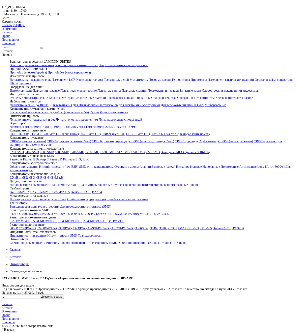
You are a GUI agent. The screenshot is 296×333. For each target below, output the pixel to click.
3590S (163, 228)
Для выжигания (61, 105)
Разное (248, 97)
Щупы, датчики (20, 83)
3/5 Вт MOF (116, 221)
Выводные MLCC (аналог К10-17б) (185, 152)
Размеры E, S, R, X (76, 159)
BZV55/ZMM (39, 192)
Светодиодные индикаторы (138, 242)
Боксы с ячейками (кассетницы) (32, 112)
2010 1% (126, 213)
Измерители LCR (64, 79)
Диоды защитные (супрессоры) (109, 184)
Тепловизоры (181, 79)
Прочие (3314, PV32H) (228, 228)
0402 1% (15, 213)
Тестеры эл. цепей (116, 79)
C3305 (172, 228)
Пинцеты (208, 97)
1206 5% (101, 213)
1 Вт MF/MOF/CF (70, 221)
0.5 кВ (14, 177)
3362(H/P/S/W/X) (123, 228)
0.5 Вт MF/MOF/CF (44, 221)
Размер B (29, 159)
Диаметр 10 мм (60, 126)
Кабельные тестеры (89, 79)
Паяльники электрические (78, 90)
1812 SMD (122, 152)
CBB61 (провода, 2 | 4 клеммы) (196, 141)
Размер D (56, 159)
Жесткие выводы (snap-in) (133, 166)
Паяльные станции (135, 90)
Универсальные (215, 105)
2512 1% (150, 213)
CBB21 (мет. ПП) (113, 134)
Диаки (82, 184)
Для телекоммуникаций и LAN (182, 105)
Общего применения (24, 166)
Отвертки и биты (189, 97)
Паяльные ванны (109, 90)
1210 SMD (92, 152)
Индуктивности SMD (62, 235)
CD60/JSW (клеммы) (36, 145)
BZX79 (86, 192)
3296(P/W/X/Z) (47, 228)
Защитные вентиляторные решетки (123, 65)
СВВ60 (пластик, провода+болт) (151, 141)
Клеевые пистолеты (229, 97)
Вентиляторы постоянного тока (76, 65)
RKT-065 (206, 228)
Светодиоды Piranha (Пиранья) (63, 242)
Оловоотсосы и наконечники (222, 90)
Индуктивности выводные (28, 235)
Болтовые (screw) (163, 166)
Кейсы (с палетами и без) (71, 112)
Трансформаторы (89, 235)
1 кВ (22, 177)
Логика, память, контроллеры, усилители (38, 199)
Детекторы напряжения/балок (30, 79)
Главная (7, 304)
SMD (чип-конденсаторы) (97, 166)
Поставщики (10, 39)
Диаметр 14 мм (81, 126)
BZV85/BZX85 (59, 192)
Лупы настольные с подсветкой (120, 119)
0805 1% (64, 213)
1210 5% (113, 213)
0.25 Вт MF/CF (20, 221)
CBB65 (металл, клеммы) (235, 141)
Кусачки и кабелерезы (110, 97)
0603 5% (52, 213)
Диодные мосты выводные (28, 184)
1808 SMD (107, 152)
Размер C (42, 159)
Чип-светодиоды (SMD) (102, 242)
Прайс (6, 36)
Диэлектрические (36, 97)
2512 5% (163, 213)
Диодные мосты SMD (63, 184)
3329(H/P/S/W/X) (99, 228)
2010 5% (138, 213)
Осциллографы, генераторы (274, 79)
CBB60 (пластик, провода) (110, 141)
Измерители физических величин (231, 79)
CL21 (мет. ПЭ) (90, 134)
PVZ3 (182, 228)
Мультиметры (139, 79)
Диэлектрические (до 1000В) (29, 105)
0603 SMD (47, 152)
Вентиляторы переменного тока (32, 65)
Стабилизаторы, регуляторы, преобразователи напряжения (107, 199)
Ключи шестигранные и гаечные (71, 97)
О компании (10, 28)
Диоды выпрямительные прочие (176, 184)
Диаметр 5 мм (19, 126)
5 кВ (43, 177)
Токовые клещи (160, 79)
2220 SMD (137, 152)
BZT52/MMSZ (19, 192)
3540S (154, 228)
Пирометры (199, 79)
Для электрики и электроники (139, 105)
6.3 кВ (58, 177)
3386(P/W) (142, 228)
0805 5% (77, 213)
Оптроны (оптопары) (172, 242)
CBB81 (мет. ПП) (138, 134)
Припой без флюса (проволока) (69, 72)
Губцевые (16, 97)
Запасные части (190, 90)
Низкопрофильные (189, 166)
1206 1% (89, 213)
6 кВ (50, 177)
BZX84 (97, 192)
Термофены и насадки (163, 90)
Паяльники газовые (46, 90)
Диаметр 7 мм (39, 126)
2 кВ (29, 177)
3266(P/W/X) (27, 228)
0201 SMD (17, 152)
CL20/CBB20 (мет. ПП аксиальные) (54, 134)
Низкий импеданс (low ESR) (58, 166)
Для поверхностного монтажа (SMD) (85, 206)
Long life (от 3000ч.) (271, 166)
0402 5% (27, 213)
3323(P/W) (79, 228)
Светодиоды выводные (26, 242)
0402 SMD (32, 152)
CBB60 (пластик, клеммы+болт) (69, 141)
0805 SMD (62, 152)
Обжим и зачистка (163, 97)
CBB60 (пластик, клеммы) (28, 141)
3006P (14, 228)
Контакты (8, 43)
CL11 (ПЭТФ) (19, 134)
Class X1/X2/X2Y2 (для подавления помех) (180, 134)
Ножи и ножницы (138, 97)
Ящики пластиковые (114, 112)
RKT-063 (192, 228)
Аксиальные (248, 166)
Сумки (94, 112)
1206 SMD (77, 152)
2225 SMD (153, 152)
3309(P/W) (65, 228)
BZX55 (76, 192)
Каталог (7, 32)
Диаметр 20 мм (103, 126)
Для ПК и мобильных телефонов (95, 105)
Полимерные (230, 166)
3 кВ (36, 177)
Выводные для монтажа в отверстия (34, 206)
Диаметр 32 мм (124, 126)
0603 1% (40, 213)
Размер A (16, 159)
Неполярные (211, 166)
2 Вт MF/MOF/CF (95, 221)
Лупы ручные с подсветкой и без (32, 119)
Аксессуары (251, 90)
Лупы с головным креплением (77, 119)
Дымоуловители (21, 90)
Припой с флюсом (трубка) (28, 72)
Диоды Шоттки (142, 184)
